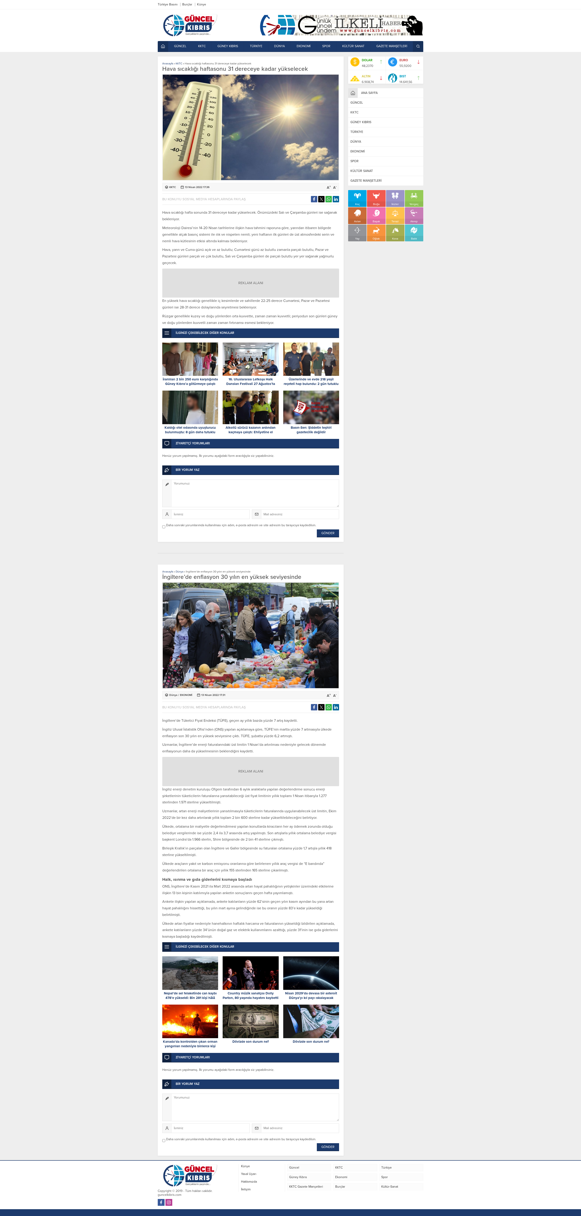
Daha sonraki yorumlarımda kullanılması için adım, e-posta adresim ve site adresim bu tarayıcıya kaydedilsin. (241, 525)
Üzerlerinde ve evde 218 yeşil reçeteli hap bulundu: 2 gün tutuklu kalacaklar (311, 383)
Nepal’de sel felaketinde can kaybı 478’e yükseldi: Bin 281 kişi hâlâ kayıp (190, 997)
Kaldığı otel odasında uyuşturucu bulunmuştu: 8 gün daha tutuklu (190, 430)
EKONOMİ (186, 695)
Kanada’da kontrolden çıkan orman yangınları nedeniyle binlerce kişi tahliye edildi (190, 1046)
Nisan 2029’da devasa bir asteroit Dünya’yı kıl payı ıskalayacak (311, 995)
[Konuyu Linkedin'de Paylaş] (336, 199)
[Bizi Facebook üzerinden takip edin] (161, 1202)
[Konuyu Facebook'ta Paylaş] (314, 199)
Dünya (179, 571)
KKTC (179, 63)
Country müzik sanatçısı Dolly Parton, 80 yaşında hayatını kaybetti (250, 995)
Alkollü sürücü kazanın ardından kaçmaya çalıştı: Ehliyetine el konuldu (251, 432)
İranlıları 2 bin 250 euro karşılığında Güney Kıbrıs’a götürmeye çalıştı (190, 381)
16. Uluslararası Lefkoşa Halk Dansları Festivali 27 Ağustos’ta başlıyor (250, 383)
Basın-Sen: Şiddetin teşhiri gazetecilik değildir (311, 430)
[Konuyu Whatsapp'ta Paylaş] (328, 199)
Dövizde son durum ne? (250, 1042)
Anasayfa (167, 63)
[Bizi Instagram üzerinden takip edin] (168, 1202)
